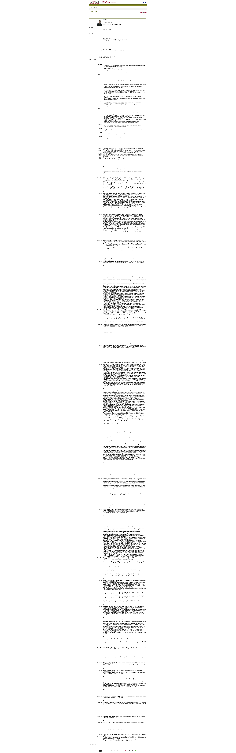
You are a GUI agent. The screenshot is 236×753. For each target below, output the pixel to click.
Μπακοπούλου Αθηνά (112, 204)
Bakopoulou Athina (106, 168)
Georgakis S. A (123, 584)
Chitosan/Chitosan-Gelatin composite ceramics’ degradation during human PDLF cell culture (128, 379)
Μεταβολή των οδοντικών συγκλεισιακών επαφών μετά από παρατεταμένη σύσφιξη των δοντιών (118, 159)
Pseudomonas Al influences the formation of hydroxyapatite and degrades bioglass (124, 422)
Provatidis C (116, 495)
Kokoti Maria (105, 647)
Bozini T (104, 390)
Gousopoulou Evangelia (126, 168)
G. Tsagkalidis (105, 199)
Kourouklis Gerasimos (133, 182)
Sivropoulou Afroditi (131, 303)
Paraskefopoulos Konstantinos (108, 541)
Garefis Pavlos (138, 540)
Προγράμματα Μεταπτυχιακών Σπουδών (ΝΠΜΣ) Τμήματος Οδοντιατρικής (115, 157)
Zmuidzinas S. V (110, 708)
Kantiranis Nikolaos (115, 178)
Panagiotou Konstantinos (134, 324)
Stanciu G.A (105, 504)
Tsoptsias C (111, 378)
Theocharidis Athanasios (108, 299)
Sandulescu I (110, 504)
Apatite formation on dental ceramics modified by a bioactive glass (117, 624)
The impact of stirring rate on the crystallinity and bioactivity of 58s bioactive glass (127, 277)
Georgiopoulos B (106, 495)
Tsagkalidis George (106, 208)
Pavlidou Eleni (127, 594)
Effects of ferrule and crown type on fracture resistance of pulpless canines (115, 346)
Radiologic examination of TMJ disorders (128, 734)
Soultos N (105, 632)
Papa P (116, 221)
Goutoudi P (105, 681)
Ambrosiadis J (116, 683)
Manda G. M (105, 409)
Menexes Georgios (133, 345)
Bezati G (104, 736)
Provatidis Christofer (127, 412)
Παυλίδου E (131, 656)
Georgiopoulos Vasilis (119, 412)
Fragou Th (118, 345)
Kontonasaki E (117, 218)
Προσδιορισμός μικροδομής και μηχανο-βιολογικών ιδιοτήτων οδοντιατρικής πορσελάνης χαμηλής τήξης (123, 574)
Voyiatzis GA (128, 223)
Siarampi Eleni (106, 296)
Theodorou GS (127, 201)
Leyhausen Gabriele (134, 168)
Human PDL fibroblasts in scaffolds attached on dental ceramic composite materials (130, 451)
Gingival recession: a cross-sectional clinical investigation (129, 681)
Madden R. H (112, 632)
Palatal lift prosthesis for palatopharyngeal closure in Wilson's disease (126, 619)
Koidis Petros (109, 169)
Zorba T (116, 626)
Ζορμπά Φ (138, 572)
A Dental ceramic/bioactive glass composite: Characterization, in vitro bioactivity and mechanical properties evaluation (124, 429)
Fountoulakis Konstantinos (123, 171)
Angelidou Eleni (119, 168)
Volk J (116, 240)
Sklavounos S (137, 626)
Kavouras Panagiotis (118, 229)
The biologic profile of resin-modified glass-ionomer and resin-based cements (131, 390)
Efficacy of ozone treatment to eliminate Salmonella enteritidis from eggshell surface (130, 662)
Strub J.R (125, 407)
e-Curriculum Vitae (95, 9)
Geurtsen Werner (115, 169)
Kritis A (111, 193)
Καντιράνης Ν (122, 457)
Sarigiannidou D (106, 672)
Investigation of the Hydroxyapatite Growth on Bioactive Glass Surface (122, 505)
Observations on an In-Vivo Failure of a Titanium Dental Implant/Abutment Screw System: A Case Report (123, 416)
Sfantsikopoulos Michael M (115, 492)
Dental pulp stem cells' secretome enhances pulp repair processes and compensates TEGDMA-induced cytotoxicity (124, 222)
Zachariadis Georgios (123, 178)
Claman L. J (105, 716)
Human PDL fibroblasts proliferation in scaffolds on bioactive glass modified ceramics (130, 447)
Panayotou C (137, 303)
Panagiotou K (137, 446)
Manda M (109, 270)
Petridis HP (122, 249)
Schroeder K (111, 702)
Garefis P (122, 330)
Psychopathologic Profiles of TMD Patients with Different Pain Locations (115, 172)
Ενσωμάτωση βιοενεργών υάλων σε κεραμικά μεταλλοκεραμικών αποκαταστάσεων (124, 657)
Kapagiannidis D (106, 582)
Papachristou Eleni (113, 177)
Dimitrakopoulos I (115, 360)
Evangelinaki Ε (106, 345)
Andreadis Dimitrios (116, 193)
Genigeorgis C (122, 683)
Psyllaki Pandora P (114, 415)
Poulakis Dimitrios (114, 181)
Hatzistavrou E (114, 392)
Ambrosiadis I (109, 584)
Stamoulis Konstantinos (107, 728)
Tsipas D (123, 246)
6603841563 (109, 22)
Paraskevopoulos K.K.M (133, 226)
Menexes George (132, 171)
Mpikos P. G (127, 580)
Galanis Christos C (106, 492)
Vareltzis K (111, 662)
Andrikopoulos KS (118, 223)
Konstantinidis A (114, 681)
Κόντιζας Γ (113, 362)
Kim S (125, 433)
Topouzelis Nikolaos (111, 621)
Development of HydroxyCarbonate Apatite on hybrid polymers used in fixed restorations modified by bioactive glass (122, 610)
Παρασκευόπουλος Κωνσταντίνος (124, 573)
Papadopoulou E (106, 418)
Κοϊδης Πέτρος (118, 204)
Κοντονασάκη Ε (110, 457)
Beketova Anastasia (107, 181)
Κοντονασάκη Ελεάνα (121, 243)
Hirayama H (113, 612)
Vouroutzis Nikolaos (136, 306)
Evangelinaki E (106, 243)
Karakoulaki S (105, 261)
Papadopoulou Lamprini (107, 178)
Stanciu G (105, 550)
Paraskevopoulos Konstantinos (125, 215)
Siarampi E (105, 223)
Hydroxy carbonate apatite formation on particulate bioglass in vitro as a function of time (123, 639)
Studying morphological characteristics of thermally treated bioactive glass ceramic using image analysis (123, 588)
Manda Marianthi (106, 286)
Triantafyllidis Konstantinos (108, 290)
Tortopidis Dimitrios (115, 171)
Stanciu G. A (106, 554)
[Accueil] (94, 3)
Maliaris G (120, 246)
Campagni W (120, 702)
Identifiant (144, 0)
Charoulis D (113, 270)
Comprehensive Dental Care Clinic (109, 56)
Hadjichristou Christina (127, 177)
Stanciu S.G (118, 504)
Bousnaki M (143, 201)
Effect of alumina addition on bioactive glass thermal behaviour (127, 595)
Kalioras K (111, 495)
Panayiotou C (135, 299)
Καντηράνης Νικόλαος (122, 572)
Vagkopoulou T (111, 407)
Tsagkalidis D (105, 235)
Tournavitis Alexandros (107, 171)
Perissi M (110, 276)
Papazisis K (133, 537)
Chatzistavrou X (111, 215)
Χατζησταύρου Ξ (133, 572)
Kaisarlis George (126, 208)
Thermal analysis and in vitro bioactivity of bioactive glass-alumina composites (133, 334)
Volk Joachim (140, 168)
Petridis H (105, 612)
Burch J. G (115, 708)
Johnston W (115, 702)
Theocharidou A (117, 273)
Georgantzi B (105, 609)
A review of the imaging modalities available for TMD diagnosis (134, 360)
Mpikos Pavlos (120, 208)
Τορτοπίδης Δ (105, 362)
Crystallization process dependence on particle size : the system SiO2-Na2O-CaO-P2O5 (125, 599)
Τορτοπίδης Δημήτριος (112, 199)
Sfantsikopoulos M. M (111, 580)
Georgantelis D (114, 584)
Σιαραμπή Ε (105, 457)
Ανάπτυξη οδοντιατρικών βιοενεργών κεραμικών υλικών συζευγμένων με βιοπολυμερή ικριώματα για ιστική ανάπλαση (122, 154)
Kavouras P (116, 226)
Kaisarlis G (121, 235)
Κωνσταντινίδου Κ (106, 454)
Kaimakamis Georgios (129, 525)
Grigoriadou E (113, 696)
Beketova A (105, 270)
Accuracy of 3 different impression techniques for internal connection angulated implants (123, 209)
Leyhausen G (128, 193)
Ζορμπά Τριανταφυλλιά (125, 641)
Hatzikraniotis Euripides (142, 478)
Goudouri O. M (129, 270)
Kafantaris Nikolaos (128, 492)
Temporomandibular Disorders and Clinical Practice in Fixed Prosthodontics (115, 39)
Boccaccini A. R (106, 334)
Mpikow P (117, 235)
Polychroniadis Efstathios (122, 528)
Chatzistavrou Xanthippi (138, 364)
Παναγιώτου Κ (122, 454)
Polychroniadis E (135, 270)
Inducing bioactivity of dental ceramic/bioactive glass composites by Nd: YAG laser (126, 183)
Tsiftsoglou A (143, 193)
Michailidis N (105, 246)
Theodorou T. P (110, 722)
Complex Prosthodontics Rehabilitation (109, 44)
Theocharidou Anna (142, 177)
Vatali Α (104, 382)
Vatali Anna (105, 229)
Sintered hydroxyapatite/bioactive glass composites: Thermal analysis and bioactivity (121, 520)
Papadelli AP (112, 249)
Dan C (113, 550)
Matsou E (105, 340)
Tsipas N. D (114, 409)
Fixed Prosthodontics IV (107, 54)
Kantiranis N (138, 201)
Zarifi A (110, 696)
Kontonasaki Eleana (135, 177)
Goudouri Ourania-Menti (114, 289)
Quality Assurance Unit (106, 750)
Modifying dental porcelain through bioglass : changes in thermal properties (123, 591)
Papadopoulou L (133, 201)
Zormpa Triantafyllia (128, 181)
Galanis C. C (105, 580)
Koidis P (139, 309)
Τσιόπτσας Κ (117, 454)
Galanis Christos (112, 412)
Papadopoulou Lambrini (129, 401)
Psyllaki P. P (110, 409)
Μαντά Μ (109, 362)
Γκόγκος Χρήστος (131, 243)
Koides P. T (105, 722)
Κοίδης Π (139, 457)
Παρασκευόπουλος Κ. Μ (133, 457)
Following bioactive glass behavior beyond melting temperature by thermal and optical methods (127, 607)
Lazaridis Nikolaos (135, 214)
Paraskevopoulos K (141, 299)
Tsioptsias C (112, 303)
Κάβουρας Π (128, 572)
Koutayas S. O (105, 407)
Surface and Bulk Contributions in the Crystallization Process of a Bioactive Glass (130, 535)
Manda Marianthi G (107, 415)
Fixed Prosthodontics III (107, 41)
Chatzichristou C (106, 202)
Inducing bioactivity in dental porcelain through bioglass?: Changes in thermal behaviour (124, 523)
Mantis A (117, 672)
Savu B (114, 504)
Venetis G (105, 360)
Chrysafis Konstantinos (134, 186)
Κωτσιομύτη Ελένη (112, 739)
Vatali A (104, 226)
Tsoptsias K (115, 299)
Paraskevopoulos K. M (107, 277)
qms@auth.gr (126, 750)
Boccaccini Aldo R (128, 393)
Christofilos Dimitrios (131, 279)
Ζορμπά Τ (127, 457)
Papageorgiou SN (106, 249)
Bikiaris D (115, 343)
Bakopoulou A (105, 330)
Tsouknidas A (115, 246)
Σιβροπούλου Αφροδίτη (135, 454)
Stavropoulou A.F (106, 507)
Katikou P (105, 584)
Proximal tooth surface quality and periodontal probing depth (128, 716)
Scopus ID (105, 22)
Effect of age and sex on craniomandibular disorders (133, 696)
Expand (141, 12)
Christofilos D (118, 270)
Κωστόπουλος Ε (106, 573)
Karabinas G (110, 246)
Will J (121, 218)
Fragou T (126, 243)
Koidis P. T (118, 409)
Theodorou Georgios (107, 185)
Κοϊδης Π (117, 362)
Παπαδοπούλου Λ (117, 457)
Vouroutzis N (109, 340)
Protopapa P (105, 343)
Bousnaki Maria (120, 177)
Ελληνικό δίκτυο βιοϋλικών (107, 153)
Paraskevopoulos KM (119, 202)
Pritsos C (105, 587)
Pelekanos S (116, 407)
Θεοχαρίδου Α (112, 454)
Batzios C (114, 672)
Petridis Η (127, 345)
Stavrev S (112, 509)
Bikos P (118, 582)
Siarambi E (105, 372)
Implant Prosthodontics (107, 45)
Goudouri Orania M (106, 431)
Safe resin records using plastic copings (133, 728)
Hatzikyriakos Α (123, 345)
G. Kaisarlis (122, 199)
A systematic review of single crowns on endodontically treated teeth (128, 507)
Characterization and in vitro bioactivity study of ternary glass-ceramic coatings (130, 464)
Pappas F (127, 587)
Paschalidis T (105, 221)
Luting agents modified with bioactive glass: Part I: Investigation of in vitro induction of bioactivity (122, 642)
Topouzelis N (109, 619)
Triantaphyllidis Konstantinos (141, 279)
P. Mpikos (118, 199)
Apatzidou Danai (113, 168)
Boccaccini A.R (111, 219)
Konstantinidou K (117, 303)
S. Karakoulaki (105, 206)
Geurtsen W (139, 193)
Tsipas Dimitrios (120, 415)
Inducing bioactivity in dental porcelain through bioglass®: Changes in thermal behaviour (124, 517)
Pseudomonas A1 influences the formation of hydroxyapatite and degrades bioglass (117, 419)
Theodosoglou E (111, 218)
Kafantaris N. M (122, 580)
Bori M (108, 662)
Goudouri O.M (105, 218)
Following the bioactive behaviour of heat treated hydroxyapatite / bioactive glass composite (121, 558)
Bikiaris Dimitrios (136, 443)
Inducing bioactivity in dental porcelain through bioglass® (120, 529)
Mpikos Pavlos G (135, 492)
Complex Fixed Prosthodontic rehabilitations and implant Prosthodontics (115, 40)
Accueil (91, 9)
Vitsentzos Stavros (106, 685)
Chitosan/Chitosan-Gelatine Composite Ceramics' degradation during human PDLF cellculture (126, 376)
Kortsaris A (137, 537)
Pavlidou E (125, 626)
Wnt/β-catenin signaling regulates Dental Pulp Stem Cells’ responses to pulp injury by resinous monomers (124, 197)
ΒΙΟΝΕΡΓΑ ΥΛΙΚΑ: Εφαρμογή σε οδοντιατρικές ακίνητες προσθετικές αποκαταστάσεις (117, 158)
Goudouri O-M (105, 214)
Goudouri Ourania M (113, 286)
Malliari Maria (105, 204)
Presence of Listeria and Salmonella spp (124, 632)
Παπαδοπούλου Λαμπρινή (115, 641)
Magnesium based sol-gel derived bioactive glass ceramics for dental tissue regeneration (129, 310)
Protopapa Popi (106, 443)
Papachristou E (123, 193)
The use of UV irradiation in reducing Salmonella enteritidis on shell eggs (128, 670)
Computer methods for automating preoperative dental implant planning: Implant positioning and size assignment (123, 493)
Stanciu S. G (110, 554)
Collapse (145, 12)
